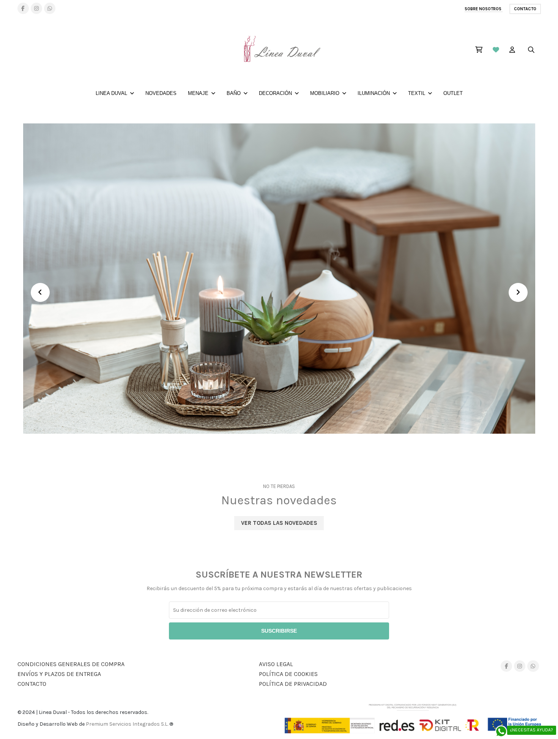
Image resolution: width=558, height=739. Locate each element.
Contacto (525, 8)
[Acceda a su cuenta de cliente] (512, 50)
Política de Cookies (288, 673)
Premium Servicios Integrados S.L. (127, 724)
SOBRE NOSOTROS (484, 8)
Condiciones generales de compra (71, 664)
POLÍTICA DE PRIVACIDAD (293, 683)
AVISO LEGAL (276, 664)
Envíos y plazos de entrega (59, 673)
